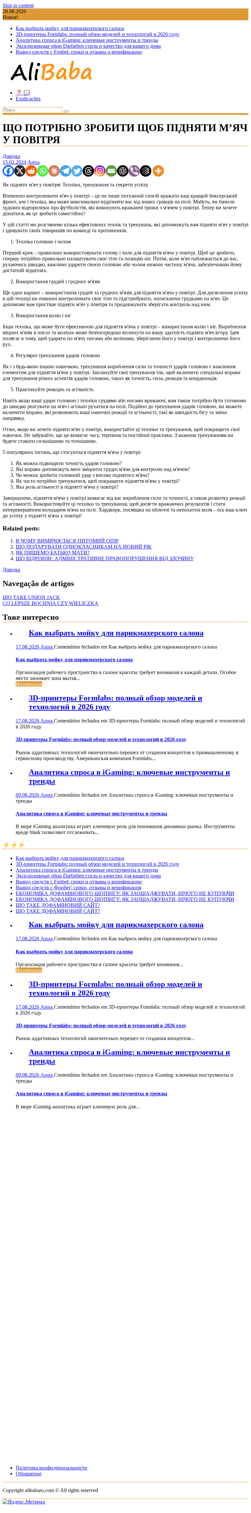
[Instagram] (100, 171)
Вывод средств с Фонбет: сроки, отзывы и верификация (78, 887)
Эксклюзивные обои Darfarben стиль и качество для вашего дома (88, 46)
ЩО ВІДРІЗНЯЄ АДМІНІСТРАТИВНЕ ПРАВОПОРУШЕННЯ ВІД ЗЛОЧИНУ (105, 558)
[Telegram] (65, 171)
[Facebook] (8, 171)
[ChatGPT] (122, 171)
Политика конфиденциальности (51, 1467)
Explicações (28, 98)
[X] (19, 171)
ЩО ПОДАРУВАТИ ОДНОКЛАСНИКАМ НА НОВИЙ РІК (84, 546)
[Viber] (134, 171)
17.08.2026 (28, 647)
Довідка (11, 156)
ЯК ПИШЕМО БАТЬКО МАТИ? (53, 552)
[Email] (111, 171)
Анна (33, 162)
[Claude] (54, 171)
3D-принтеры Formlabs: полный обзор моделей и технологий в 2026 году (97, 34)
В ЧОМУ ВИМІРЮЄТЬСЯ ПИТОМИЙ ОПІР (67, 541)
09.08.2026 (28, 795)
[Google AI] (145, 171)
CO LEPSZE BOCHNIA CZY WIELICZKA (50, 603)
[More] (158, 171)
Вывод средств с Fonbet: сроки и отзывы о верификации (79, 52)
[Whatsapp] (42, 171)
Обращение (29, 1473)
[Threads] (88, 171)
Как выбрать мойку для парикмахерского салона (70, 28)
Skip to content (18, 5)
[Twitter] (77, 171)
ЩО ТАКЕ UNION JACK (31, 597)
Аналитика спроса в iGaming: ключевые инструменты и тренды (87, 40)
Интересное (29, 684)
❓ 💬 (23, 93)
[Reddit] (31, 171)
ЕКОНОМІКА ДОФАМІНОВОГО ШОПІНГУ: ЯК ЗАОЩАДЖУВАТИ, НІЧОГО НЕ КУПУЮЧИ (125, 893)
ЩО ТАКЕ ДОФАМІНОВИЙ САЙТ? (58, 905)
